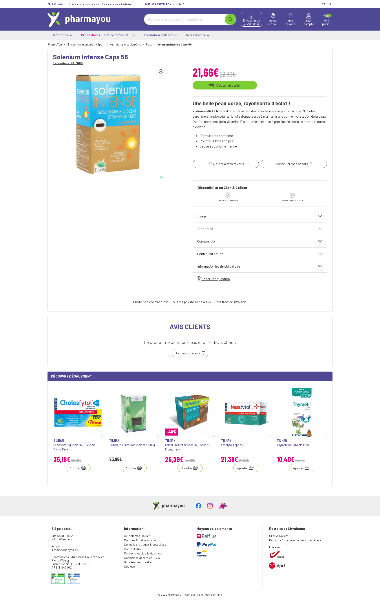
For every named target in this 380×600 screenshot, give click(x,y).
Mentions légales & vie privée (143, 553)
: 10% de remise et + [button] (106, 35)
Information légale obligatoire (218, 266)
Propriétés (205, 228)
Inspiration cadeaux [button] (159, 35)
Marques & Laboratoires (140, 540)
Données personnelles (138, 562)
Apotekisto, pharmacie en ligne (203, 594)
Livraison (275, 547)
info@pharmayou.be (64, 550)
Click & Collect (279, 536)
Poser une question (215, 279)
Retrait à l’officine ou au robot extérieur (295, 540)
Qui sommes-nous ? (137, 536)
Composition (207, 241)
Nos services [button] (196, 35)
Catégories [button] (60, 35)
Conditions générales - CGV (142, 558)
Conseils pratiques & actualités (145, 544)
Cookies (129, 566)
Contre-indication (210, 254)
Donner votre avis (188, 353)
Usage (201, 216)
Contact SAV (132, 549)
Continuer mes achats (292, 164)
